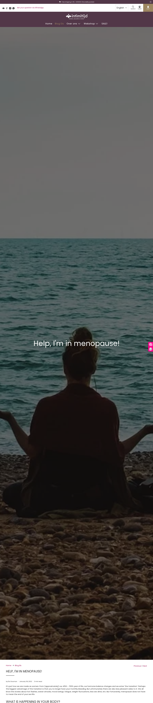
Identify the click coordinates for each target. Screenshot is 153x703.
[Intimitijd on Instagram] (10, 9)
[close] (150, 2)
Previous (137, 666)
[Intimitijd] (76, 16)
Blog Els (59, 23)
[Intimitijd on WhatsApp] (14, 9)
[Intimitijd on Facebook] (7, 9)
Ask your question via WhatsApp (30, 7)
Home (48, 23)
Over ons (72, 23)
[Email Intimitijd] (4, 9)
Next (145, 666)
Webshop (89, 23)
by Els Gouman (11, 681)
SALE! (105, 23)
